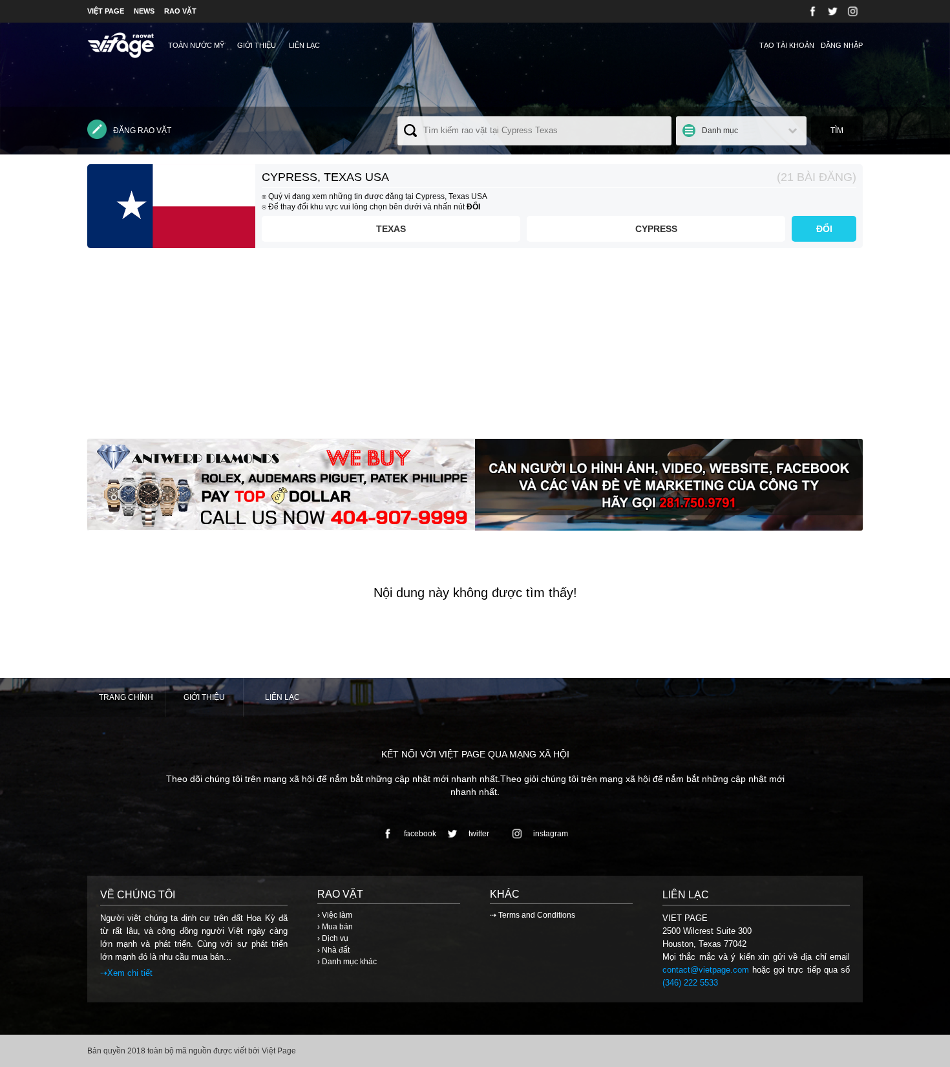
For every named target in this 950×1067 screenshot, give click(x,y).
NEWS (144, 11)
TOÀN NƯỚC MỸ (196, 45)
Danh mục (720, 130)
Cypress (656, 229)
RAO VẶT (180, 11)
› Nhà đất (333, 950)
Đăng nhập (842, 45)
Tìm (836, 130)
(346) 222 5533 (690, 983)
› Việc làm (334, 915)
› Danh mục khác (347, 961)
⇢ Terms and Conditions (532, 915)
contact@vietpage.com (705, 970)
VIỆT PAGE (105, 11)
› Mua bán (335, 926)
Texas (391, 229)
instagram (550, 833)
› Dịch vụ (332, 938)
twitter (479, 833)
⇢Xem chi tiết (126, 973)
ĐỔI (824, 229)
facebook (420, 833)
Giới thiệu (256, 45)
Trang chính (126, 697)
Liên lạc (304, 45)
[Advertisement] (475, 348)
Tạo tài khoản (786, 45)
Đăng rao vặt (142, 130)
